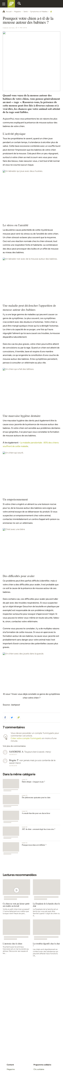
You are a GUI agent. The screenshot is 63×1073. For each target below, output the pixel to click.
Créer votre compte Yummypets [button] (26, 738)
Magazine (11, 1069)
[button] (5, 717)
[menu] (3, 4)
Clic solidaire (38, 1069)
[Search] (19, 4)
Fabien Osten (8, 28)
